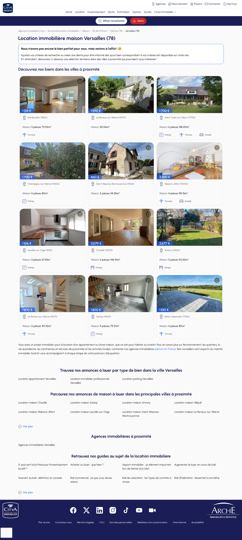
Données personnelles (120, 522)
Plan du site (44, 522)
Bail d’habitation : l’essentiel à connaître (196, 477)
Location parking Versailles (137, 378)
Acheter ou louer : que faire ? (87, 464)
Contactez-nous (63, 522)
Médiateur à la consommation (152, 522)
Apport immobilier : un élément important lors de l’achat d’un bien (146, 466)
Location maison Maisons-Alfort (36, 411)
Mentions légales (85, 522)
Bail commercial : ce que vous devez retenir (91, 479)
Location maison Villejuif (188, 402)
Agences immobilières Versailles (36, 444)
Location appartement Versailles (37, 378)
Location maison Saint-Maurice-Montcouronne (141, 413)
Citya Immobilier (163, 12)
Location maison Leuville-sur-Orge (90, 411)
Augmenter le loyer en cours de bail (195, 464)
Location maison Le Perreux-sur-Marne (196, 411)
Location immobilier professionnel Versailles (89, 380)
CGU (101, 522)
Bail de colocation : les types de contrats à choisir (146, 479)
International (179, 522)
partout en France (165, 349)
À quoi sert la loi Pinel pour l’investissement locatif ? (43, 466)
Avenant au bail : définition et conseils (40, 477)
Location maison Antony (136, 402)
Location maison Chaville (32, 402)
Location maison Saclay (84, 402)
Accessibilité (197, 522)
